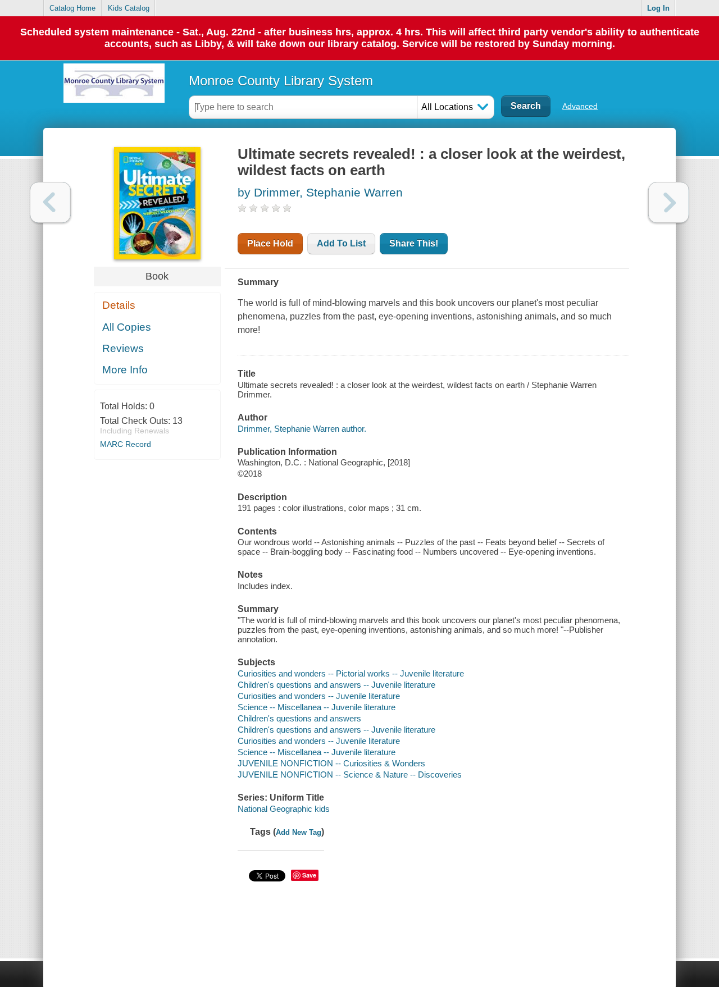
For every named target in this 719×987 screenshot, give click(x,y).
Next (668, 202)
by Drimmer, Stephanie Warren (320, 192)
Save (309, 875)
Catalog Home (72, 8)
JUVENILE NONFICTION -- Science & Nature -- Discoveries (350, 774)
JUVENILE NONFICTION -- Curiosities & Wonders (331, 763)
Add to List (341, 243)
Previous (50, 202)
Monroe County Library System (281, 80)
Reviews (123, 348)
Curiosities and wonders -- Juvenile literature (319, 696)
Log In (658, 8)
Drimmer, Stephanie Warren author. (302, 428)
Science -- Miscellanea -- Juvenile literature (316, 707)
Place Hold (270, 243)
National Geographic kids (284, 809)
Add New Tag (298, 832)
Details (118, 305)
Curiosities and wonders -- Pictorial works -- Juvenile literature (351, 673)
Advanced (580, 106)
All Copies (126, 327)
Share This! (413, 243)
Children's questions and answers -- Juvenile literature (336, 684)
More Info (125, 370)
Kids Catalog (128, 8)
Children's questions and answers (299, 718)
